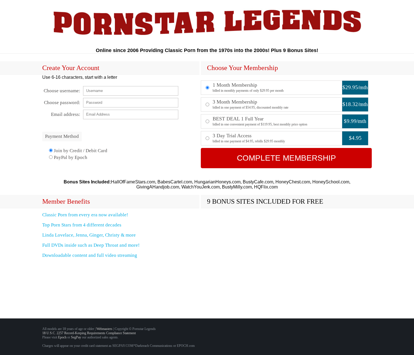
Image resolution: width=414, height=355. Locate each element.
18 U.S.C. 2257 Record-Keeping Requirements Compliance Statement (89, 333)
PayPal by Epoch (70, 157)
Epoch (62, 337)
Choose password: (62, 102)
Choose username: (62, 90)
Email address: (65, 114)
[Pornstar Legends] (207, 39)
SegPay (76, 337)
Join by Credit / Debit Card (80, 150)
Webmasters (104, 329)
